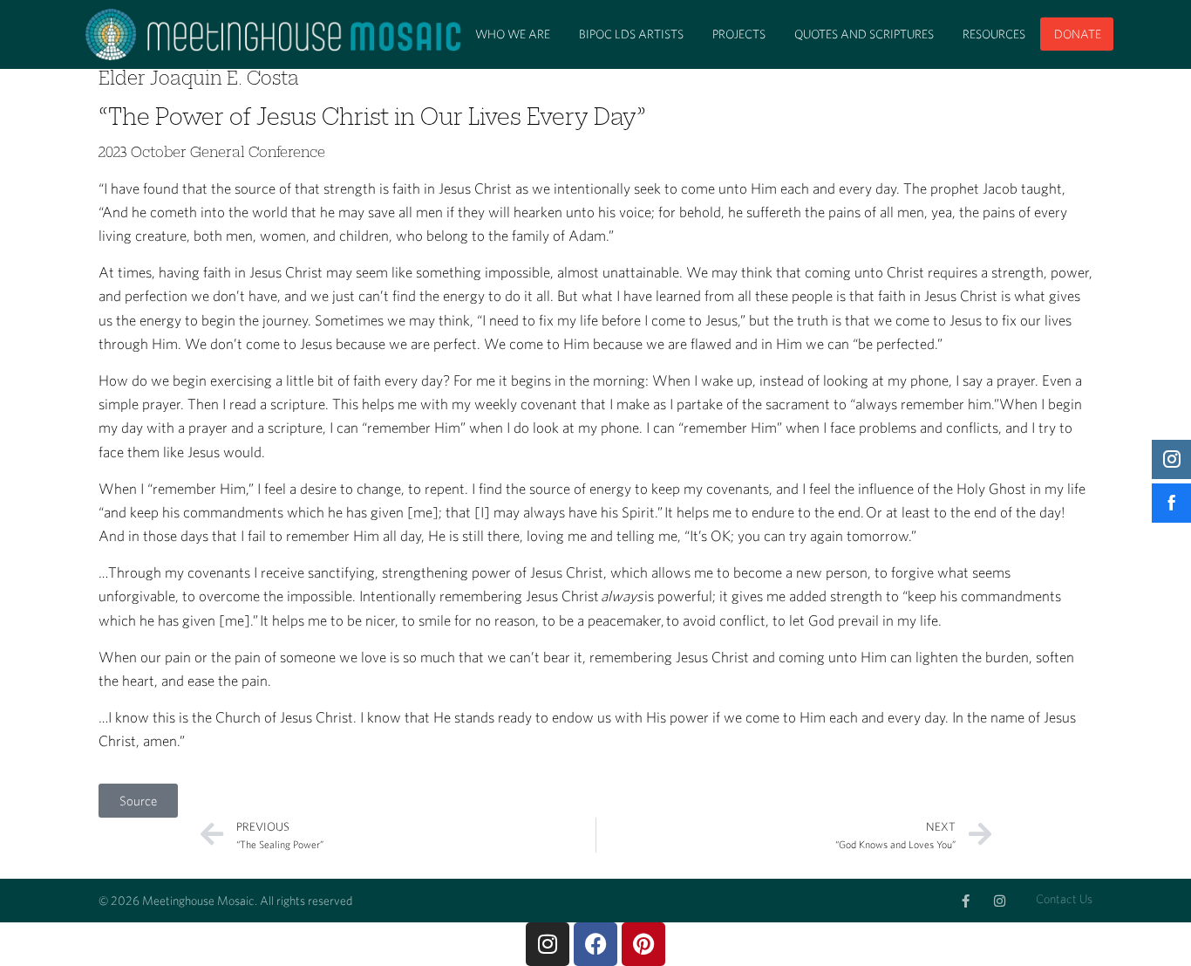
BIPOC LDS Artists (631, 34)
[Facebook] (595, 944)
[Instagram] (999, 901)
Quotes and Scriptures (864, 34)
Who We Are (512, 34)
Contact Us (1064, 899)
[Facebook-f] (965, 901)
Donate (1077, 34)
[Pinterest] (643, 944)
